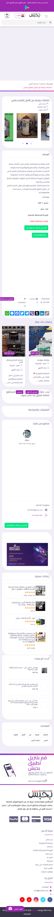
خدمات (42, 83)
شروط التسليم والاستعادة (43, 850)
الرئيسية (50, 83)
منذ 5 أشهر (42, 368)
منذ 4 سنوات (42, 110)
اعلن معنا (49, 853)
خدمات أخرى (33, 83)
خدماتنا (50, 846)
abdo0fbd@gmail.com (35, 510)
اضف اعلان (18, 909)
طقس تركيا (48, 868)
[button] (31, 143)
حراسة (37, 734)
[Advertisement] (27, 52)
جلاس (46, 740)
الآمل (23, 734)
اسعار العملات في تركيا (44, 864)
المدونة (50, 861)
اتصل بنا (50, 857)
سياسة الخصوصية (46, 843)
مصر (19, 15)
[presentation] (50, 128)
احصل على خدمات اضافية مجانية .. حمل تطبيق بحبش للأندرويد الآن (27, 2)
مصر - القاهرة (42, 107)
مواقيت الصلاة (47, 871)
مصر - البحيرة (15, 365)
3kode (34, 910)
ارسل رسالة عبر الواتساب (35, 228)
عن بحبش (49, 839)
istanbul (45, 887)
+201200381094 (40, 235)
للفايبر (16, 734)
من (30, 734)
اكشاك (45, 734)
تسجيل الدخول (32, 392)
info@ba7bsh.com (41, 890)
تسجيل (19, 392)
